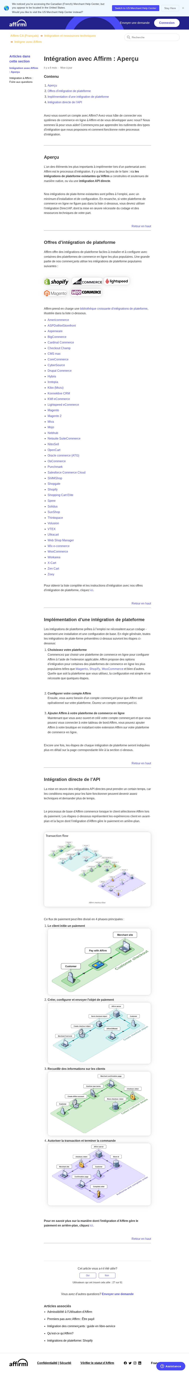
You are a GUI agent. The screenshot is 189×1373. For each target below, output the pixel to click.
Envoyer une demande (135, 22)
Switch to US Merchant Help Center (135, 8)
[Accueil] (17, 23)
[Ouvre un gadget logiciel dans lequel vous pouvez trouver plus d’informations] (170, 1366)
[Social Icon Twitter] (130, 1363)
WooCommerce (112, 669)
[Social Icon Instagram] (135, 1363)
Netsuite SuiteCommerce (64, 438)
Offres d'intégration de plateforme (69, 91)
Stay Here (170, 8)
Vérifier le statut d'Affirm (97, 1363)
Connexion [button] (167, 22)
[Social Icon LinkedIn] (140, 1363)
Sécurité (65, 1363)
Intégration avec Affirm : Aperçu (23, 70)
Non (107, 1275)
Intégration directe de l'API (65, 102)
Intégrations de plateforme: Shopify (70, 1340)
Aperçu (52, 85)
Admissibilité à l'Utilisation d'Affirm (69, 1311)
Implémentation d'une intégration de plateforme (78, 96)
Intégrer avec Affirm (28, 41)
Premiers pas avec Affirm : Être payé (70, 1319)
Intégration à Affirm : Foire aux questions (21, 79)
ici (91, 590)
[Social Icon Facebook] (125, 1363)
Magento (82, 669)
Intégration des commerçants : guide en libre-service (81, 1326)
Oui (88, 1275)
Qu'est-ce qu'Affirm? (60, 1333)
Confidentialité (47, 1363)
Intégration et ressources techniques (70, 35)
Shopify (95, 669)
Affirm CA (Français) (24, 35)
